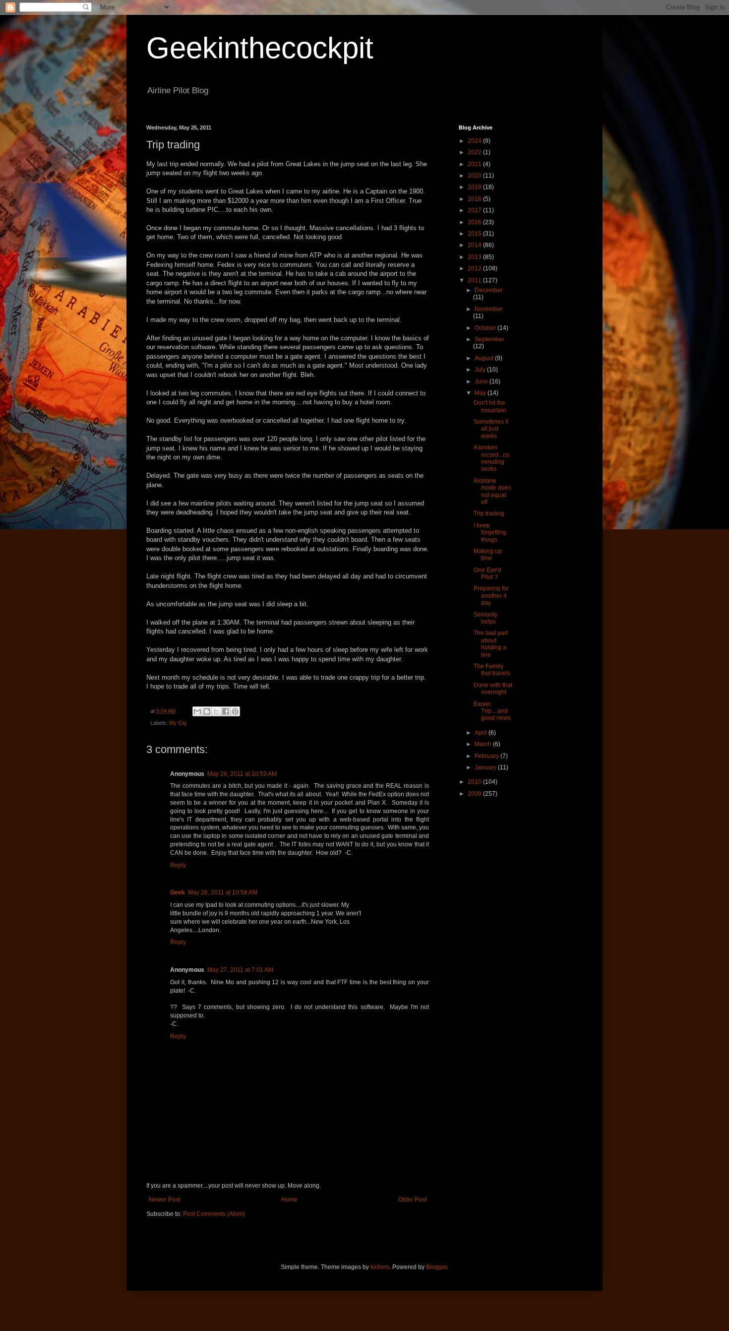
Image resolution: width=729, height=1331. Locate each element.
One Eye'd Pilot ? (487, 573)
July (481, 369)
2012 (475, 268)
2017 (475, 210)
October (486, 327)
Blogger (436, 1267)
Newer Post (164, 1199)
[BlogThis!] (207, 711)
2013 (475, 257)
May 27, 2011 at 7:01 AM (240, 969)
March (484, 744)
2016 (475, 222)
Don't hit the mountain (490, 406)
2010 (475, 781)
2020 (475, 175)
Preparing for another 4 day (491, 595)
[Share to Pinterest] (235, 711)
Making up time (488, 555)
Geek (177, 892)
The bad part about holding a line (491, 644)
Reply (178, 865)
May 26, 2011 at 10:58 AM (222, 892)
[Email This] (197, 711)
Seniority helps (485, 618)
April (481, 732)
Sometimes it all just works (491, 429)
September (489, 339)
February (487, 756)
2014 (475, 245)
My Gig (177, 723)
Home (289, 1199)
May (481, 392)
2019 (475, 187)
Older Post (412, 1199)
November (489, 309)
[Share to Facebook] (226, 711)
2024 (475, 140)
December (489, 290)
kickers (379, 1267)
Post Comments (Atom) (214, 1213)
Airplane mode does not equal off (492, 491)
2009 (475, 793)
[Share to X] (216, 711)
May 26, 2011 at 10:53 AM (242, 773)
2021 (475, 164)
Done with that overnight (493, 689)
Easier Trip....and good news (492, 711)
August (485, 358)
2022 (475, 152)
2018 (475, 198)
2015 (475, 233)
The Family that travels (492, 670)
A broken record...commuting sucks (491, 458)
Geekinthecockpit (259, 47)
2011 (475, 280)
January (486, 767)
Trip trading (489, 513)
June (482, 381)
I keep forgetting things (490, 532)
